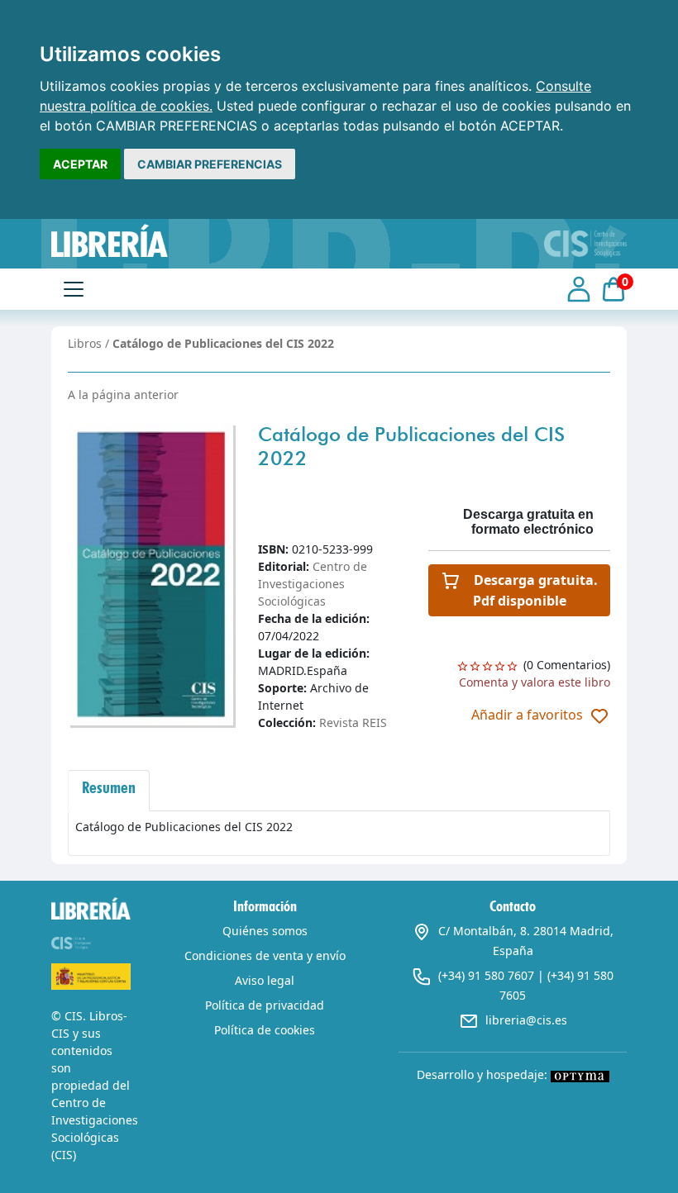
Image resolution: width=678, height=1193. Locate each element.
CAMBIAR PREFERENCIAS (209, 164)
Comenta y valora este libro (534, 682)
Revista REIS (353, 722)
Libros (85, 343)
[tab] (109, 790)
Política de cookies (264, 1030)
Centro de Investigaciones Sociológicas (312, 583)
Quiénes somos (265, 931)
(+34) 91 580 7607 (486, 975)
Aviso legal (264, 980)
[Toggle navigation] (73, 289)
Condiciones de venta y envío (265, 955)
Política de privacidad (264, 1005)
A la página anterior (123, 394)
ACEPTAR (80, 164)
